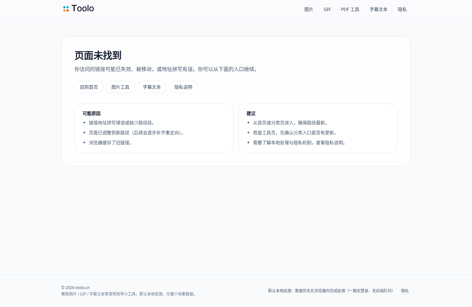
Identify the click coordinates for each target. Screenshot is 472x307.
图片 (308, 9)
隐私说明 (183, 87)
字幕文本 (379, 9)
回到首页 (89, 87)
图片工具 (120, 87)
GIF (327, 9)
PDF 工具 (350, 9)
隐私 (402, 9)
